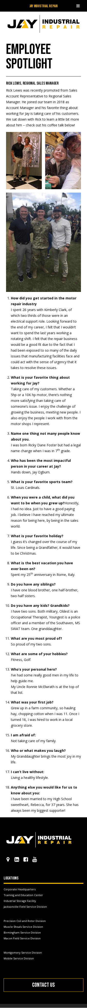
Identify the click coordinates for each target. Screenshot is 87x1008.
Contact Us (43, 984)
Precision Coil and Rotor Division (25, 921)
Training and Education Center (23, 895)
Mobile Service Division (19, 958)
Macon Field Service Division (22, 938)
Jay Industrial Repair (43, 6)
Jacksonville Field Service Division (25, 906)
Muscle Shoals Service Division (23, 926)
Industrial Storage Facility (20, 901)
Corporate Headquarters (20, 889)
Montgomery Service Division (23, 952)
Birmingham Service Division (22, 932)
